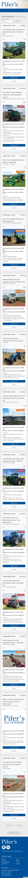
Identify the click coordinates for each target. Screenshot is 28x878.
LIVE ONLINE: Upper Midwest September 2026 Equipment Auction (12, 94)
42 (24, 168)
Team (17, 859)
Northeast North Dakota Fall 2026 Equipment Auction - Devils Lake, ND (14, 398)
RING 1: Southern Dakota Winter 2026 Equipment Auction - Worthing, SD (13, 701)
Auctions (3, 859)
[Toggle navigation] (25, 10)
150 (24, 287)
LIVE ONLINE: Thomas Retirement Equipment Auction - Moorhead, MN (14, 32)
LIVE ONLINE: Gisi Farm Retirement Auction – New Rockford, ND (11, 520)
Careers (17, 862)
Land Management (5, 862)
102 (24, 466)
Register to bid (14, 77)
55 (24, 591)
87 (24, 39)
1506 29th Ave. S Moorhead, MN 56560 (10, 870)
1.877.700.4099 (8, 872)
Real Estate (4, 860)
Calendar (18, 863)
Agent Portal (4, 863)
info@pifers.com (7, 875)
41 (24, 227)
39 (24, 346)
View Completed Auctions (14, 833)
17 (24, 528)
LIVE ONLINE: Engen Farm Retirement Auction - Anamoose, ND (13, 583)
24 (24, 406)
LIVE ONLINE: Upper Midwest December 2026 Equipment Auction (12, 764)
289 (24, 102)
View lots (14, 81)
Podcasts (18, 860)
